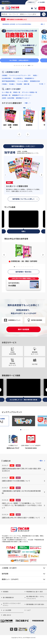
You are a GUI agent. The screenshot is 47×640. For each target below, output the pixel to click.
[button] (14, 65)
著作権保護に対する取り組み (35, 604)
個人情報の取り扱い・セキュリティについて (35, 597)
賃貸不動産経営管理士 (9, 81)
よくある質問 (7, 610)
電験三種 (26, 84)
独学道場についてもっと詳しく (23, 199)
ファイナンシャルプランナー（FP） (20, 75)
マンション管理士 (22, 81)
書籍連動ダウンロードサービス (21, 95)
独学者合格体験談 (36, 320)
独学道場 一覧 (6, 95)
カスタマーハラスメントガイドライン (12, 604)
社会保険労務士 (6, 78)
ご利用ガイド (31, 2)
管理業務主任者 (35, 81)
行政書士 (4, 84)
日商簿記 (4, 75)
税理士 (35, 75)
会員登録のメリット (14, 320)
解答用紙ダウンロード (23, 98)
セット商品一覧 (6, 92)
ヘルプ (28, 610)
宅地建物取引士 (29, 78)
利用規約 (5, 592)
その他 (41, 84)
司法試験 (19, 84)
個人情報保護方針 (8, 597)
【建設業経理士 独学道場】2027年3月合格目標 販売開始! (16, 24)
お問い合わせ (7, 615)
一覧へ (42, 24)
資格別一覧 (16, 92)
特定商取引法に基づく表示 (34, 592)
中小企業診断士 (18, 78)
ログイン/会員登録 (41, 8)
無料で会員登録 (23, 329)
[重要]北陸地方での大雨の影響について (17, 19)
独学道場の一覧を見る (23, 272)
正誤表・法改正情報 (8, 98)
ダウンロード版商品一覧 (29, 92)
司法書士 (12, 84)
